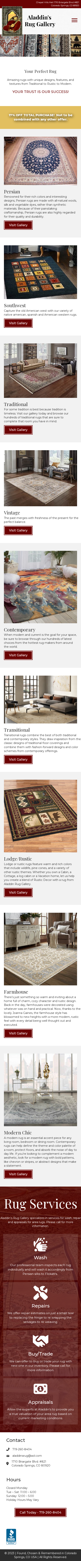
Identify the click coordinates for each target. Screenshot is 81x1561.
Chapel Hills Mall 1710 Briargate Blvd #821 (57, 4)
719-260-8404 (22, 1449)
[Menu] (74, 20)
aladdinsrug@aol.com (27, 1455)
